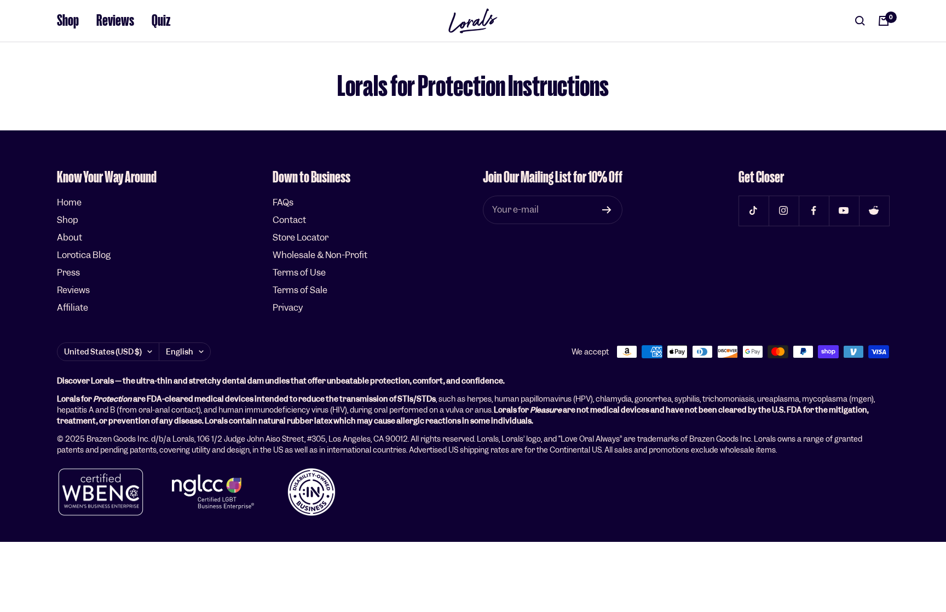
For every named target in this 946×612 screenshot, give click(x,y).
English (179, 352)
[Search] (860, 21)
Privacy (288, 307)
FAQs (283, 202)
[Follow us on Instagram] (784, 211)
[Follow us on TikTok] (754, 211)
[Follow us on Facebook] (814, 211)
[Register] (607, 210)
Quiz (161, 20)
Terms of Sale (300, 290)
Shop (68, 20)
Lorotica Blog (84, 255)
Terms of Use (299, 272)
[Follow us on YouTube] (844, 211)
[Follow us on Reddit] (874, 211)
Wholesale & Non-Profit (320, 255)
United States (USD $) (103, 352)
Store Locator (300, 237)
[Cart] (883, 21)
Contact (289, 220)
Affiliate (72, 307)
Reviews (115, 20)
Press (68, 272)
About (69, 237)
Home (69, 202)
